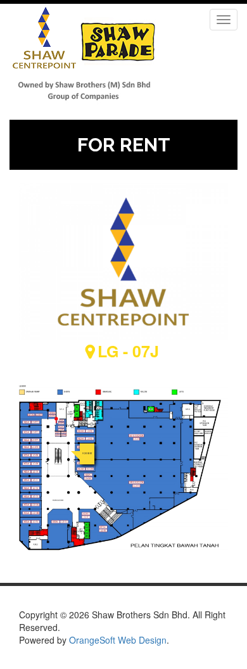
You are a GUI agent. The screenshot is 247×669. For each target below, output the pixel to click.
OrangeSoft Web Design (118, 640)
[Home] (83, 55)
